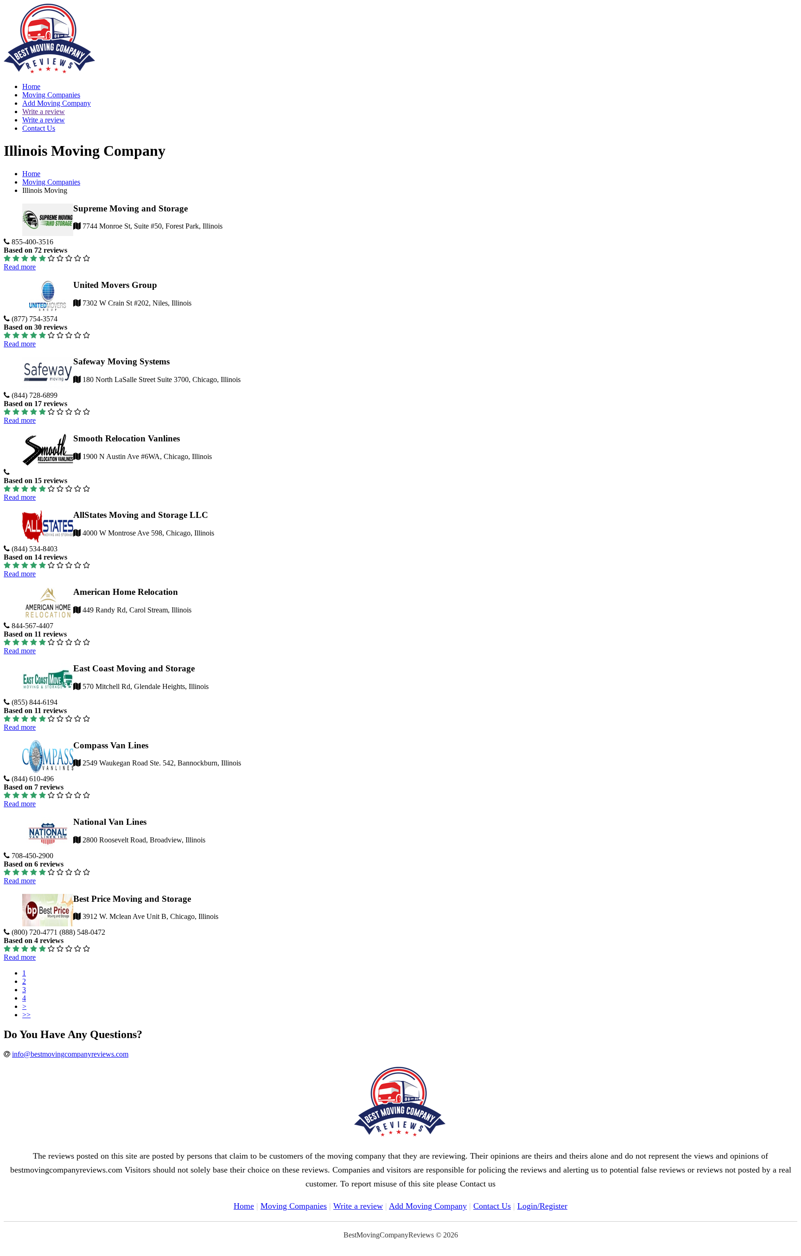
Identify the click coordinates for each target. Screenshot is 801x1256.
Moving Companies (51, 95)
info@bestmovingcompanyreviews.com (70, 1054)
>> (26, 1015)
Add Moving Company (56, 103)
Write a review (43, 111)
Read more (20, 267)
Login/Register (542, 1206)
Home (31, 86)
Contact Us (38, 128)
